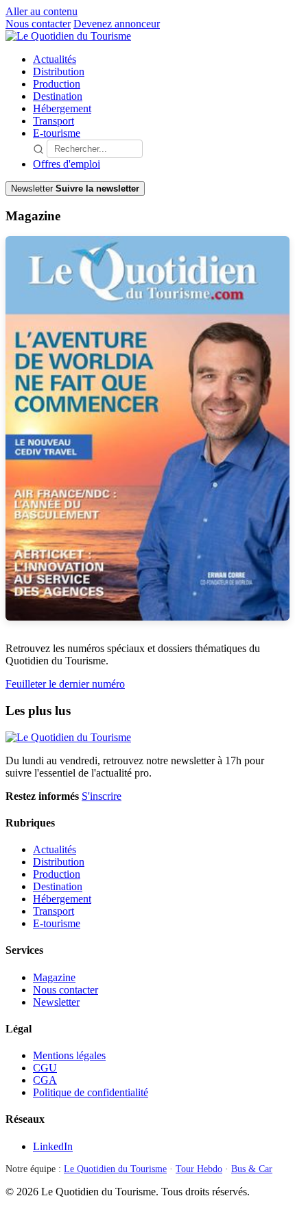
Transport (53, 121)
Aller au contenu (41, 11)
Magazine (54, 977)
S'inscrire (101, 796)
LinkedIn (53, 1146)
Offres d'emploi (66, 164)
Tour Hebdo (199, 1169)
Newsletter (56, 1002)
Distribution (58, 71)
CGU (45, 1068)
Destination (57, 96)
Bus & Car (251, 1169)
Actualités (54, 59)
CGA (45, 1080)
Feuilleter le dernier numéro (65, 684)
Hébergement (62, 108)
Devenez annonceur (116, 23)
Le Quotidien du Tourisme (115, 1169)
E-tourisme (56, 133)
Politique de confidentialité (90, 1092)
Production (56, 84)
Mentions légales (69, 1055)
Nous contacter (38, 23)
